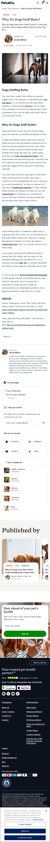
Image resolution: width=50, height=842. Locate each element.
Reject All (25, 831)
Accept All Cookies (25, 838)
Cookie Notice (32, 730)
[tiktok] (18, 694)
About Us (5, 708)
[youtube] (13, 694)
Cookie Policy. (37, 820)
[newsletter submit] (44, 423)
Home (4, 8)
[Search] (38, 2)
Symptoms (25, 566)
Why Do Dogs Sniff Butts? (16, 395)
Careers (5, 720)
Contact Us (6, 716)
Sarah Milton (20, 39)
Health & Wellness (9, 758)
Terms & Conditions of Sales (35, 725)
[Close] (46, 811)
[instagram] (8, 694)
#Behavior (7, 337)
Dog (9, 8)
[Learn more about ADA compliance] (25, 783)
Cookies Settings (33, 735)
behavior (29, 106)
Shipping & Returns (34, 712)
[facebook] (4, 694)
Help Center (31, 708)
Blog (3, 762)
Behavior (16, 8)
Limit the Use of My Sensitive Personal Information (34, 741)
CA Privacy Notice (33, 720)
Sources (11, 398)
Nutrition (5, 766)
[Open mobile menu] (47, 2)
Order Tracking (8, 712)
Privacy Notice (32, 716)
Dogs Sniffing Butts (13, 391)
